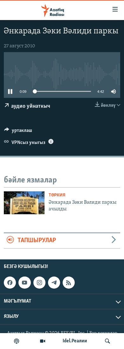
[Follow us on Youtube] (24, 283)
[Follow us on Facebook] (10, 283)
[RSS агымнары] (69, 283)
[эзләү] (107, 341)
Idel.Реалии (75, 341)
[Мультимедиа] (42, 341)
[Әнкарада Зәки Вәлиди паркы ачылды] (24, 202)
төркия (57, 195)
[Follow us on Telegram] (54, 283)
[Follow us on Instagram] (39, 283)
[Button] (18, 132)
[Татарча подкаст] (16, 341)
